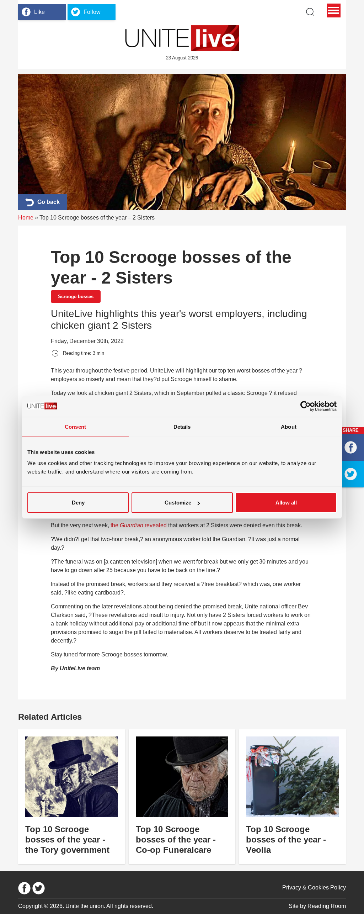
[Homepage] (182, 38)
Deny (78, 503)
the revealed (139, 525)
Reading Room (326, 906)
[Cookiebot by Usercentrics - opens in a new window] (305, 406)
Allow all (286, 503)
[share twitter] (350, 474)
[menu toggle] (334, 10)
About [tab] (288, 426)
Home (25, 218)
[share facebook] (350, 447)
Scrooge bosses (75, 296)
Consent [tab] (75, 426)
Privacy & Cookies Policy (314, 887)
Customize (178, 503)
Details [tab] (182, 426)
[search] (310, 11)
